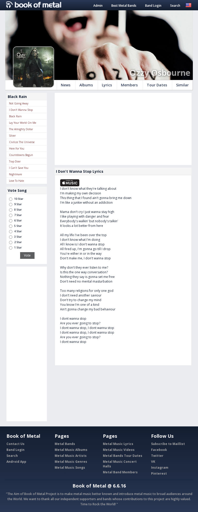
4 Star (18, 231)
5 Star (18, 226)
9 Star (18, 204)
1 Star (18, 247)
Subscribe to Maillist (168, 444)
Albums (86, 84)
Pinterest (159, 473)
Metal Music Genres (71, 461)
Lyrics (107, 84)
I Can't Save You (18, 168)
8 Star (18, 209)
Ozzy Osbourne (159, 72)
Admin (98, 5)
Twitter (157, 455)
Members (129, 84)
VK (153, 461)
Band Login (153, 5)
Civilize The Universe (22, 142)
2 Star (18, 242)
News (65, 84)
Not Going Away (18, 103)
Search (175, 5)
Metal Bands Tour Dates (122, 455)
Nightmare (15, 174)
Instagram (159, 467)
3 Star (18, 236)
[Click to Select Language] (188, 5)
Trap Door (15, 161)
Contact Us (15, 444)
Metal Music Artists (71, 455)
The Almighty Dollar (21, 129)
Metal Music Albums (71, 450)
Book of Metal (89, 486)
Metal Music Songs (70, 467)
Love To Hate (16, 181)
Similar (182, 84)
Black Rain (15, 116)
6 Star (18, 220)
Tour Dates (157, 84)
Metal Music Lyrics (118, 444)
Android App (16, 461)
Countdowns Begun (21, 155)
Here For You (16, 148)
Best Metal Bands (123, 5)
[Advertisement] (26, 344)
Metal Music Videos (119, 450)
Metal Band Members (120, 472)
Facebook (159, 450)
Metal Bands (65, 444)
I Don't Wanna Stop (21, 110)
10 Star (18, 199)
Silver (12, 135)
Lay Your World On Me (22, 123)
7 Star (18, 215)
